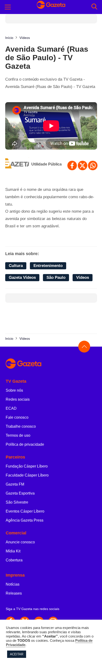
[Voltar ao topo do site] (84, 347)
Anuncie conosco (20, 542)
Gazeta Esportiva (20, 493)
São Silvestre (17, 502)
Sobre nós (14, 390)
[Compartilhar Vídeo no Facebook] (72, 165)
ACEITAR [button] (16, 654)
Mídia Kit (13, 551)
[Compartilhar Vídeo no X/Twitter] (82, 165)
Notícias (12, 584)
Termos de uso (18, 435)
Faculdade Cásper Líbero (27, 475)
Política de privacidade (25, 444)
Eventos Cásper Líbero (25, 511)
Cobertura (14, 560)
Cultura (16, 265)
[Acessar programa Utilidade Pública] (17, 164)
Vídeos (82, 277)
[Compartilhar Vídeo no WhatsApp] (92, 165)
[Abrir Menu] (8, 7)
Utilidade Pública (46, 164)
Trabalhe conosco (21, 426)
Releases (14, 593)
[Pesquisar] (94, 7)
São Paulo (55, 277)
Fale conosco (17, 417)
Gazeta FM (15, 484)
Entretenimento (48, 265)
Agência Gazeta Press (24, 520)
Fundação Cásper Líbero (27, 466)
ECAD (11, 408)
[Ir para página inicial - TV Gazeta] (51, 7)
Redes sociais (18, 399)
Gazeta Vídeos (22, 277)
